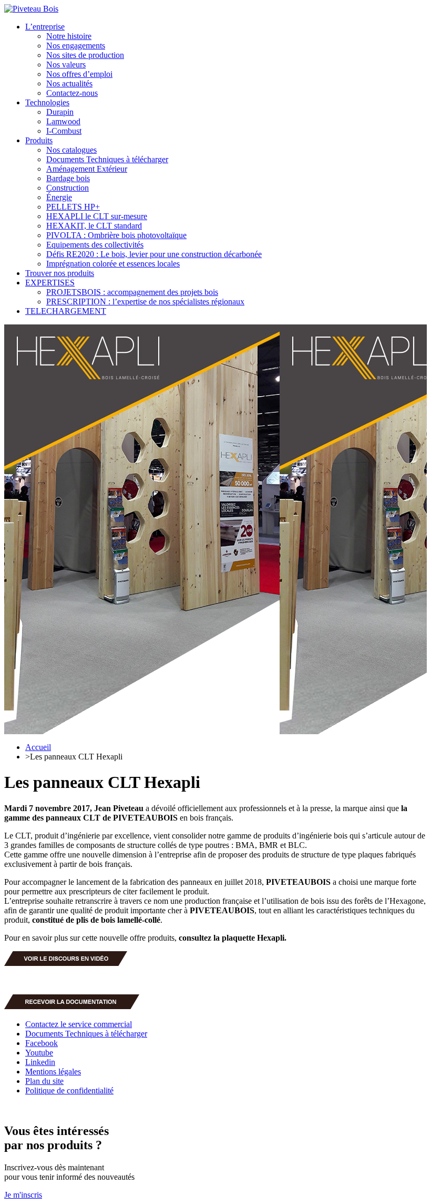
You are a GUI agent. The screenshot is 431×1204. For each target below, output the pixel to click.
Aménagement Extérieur (86, 168)
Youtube (39, 1052)
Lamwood (63, 121)
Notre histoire (68, 36)
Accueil (38, 747)
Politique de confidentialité (69, 1090)
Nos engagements (75, 45)
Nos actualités (69, 83)
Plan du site (44, 1081)
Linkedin (40, 1062)
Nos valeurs (66, 64)
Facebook (41, 1043)
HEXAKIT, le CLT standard (94, 225)
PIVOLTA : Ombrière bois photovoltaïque (116, 235)
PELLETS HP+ (73, 206)
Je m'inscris (23, 1194)
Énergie (59, 197)
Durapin (60, 111)
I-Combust (63, 130)
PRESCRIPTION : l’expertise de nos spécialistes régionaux (145, 301)
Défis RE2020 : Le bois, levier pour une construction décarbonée (154, 254)
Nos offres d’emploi (79, 74)
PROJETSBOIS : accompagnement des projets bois (132, 292)
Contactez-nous (72, 92)
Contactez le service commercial (78, 1024)
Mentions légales (53, 1071)
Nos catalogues (71, 149)
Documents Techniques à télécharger (107, 159)
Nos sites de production (85, 55)
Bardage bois (68, 178)
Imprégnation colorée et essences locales (113, 263)
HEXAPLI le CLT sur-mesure (96, 216)
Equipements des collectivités (94, 244)
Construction (67, 187)
